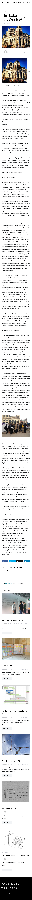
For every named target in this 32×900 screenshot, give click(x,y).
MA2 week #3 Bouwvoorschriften (15, 855)
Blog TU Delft (5, 11)
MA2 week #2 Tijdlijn (10, 808)
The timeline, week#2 (11, 761)
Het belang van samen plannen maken (15, 712)
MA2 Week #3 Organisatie (12, 620)
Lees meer (6, 633)
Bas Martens (22, 893)
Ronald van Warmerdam (16, 2)
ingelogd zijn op (8, 583)
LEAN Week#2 (7, 665)
